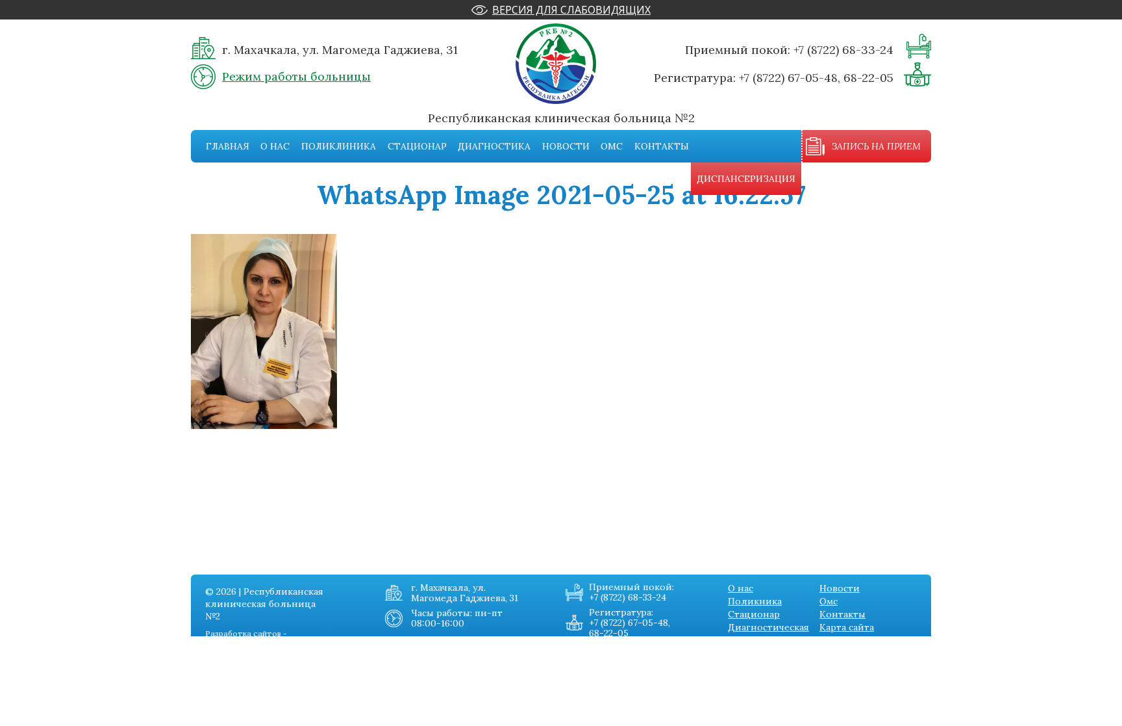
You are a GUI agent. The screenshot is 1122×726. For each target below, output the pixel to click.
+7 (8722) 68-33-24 (843, 49)
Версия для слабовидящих (571, 10)
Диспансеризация (746, 179)
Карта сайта (846, 627)
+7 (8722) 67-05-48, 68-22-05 (816, 77)
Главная (227, 146)
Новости (566, 146)
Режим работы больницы (296, 76)
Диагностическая (768, 627)
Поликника (755, 601)
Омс (612, 146)
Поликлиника (338, 146)
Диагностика (494, 146)
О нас (275, 146)
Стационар (417, 146)
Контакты (661, 146)
